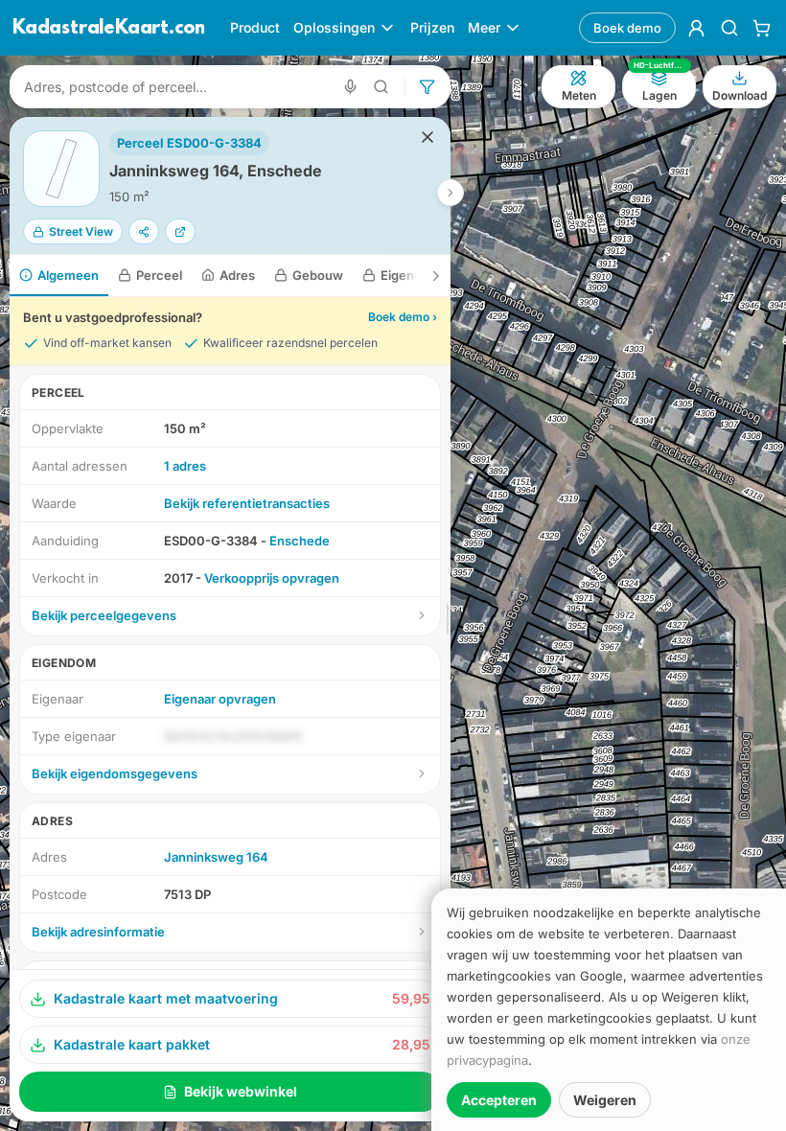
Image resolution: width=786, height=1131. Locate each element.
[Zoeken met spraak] (350, 87)
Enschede (299, 540)
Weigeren (604, 1100)
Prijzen (432, 27)
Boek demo (627, 27)
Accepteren (499, 1100)
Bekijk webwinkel (240, 1091)
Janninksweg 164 (216, 857)
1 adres (185, 465)
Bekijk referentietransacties (247, 503)
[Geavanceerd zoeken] (381, 87)
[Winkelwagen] (761, 28)
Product (255, 27)
